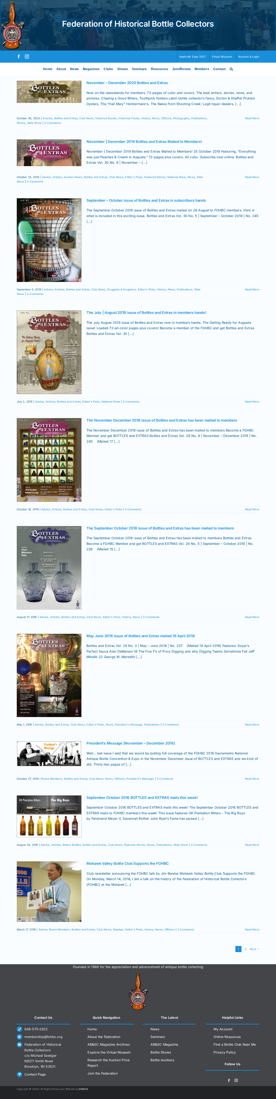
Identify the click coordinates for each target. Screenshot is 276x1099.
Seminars (158, 1037)
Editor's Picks (133, 177)
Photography (181, 118)
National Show (176, 177)
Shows (21, 122)
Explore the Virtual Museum (109, 1052)
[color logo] (138, 975)
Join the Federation (102, 1073)
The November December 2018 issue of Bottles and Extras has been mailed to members (161, 420)
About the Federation (103, 1037)
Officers (166, 118)
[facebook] (19, 57)
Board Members (51, 778)
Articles (47, 118)
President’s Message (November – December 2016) (130, 743)
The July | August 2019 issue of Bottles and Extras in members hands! (146, 312)
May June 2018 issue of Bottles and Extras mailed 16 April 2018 (140, 636)
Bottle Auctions (162, 1060)
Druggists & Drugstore (121, 289)
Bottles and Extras (66, 118)
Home (92, 1029)
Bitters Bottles (72, 844)
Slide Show (34, 122)
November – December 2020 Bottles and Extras (127, 83)
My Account (223, 1029)
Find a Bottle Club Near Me (235, 1044)
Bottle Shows (161, 1052)
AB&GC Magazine (164, 1044)
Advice (46, 177)
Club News (86, 118)
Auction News (73, 177)
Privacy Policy (225, 1052)
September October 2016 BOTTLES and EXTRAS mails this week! (142, 797)
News (155, 118)
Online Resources (227, 1037)
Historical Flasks (128, 118)
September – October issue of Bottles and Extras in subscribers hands (146, 200)
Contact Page (35, 1074)
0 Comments (52, 122)
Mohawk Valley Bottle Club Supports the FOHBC (127, 863)
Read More (252, 118)
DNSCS (83, 1089)
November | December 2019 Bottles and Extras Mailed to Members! (144, 141)
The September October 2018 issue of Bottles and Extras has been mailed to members (160, 528)
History (145, 118)
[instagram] (27, 57)
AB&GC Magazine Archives (108, 1044)
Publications (199, 118)
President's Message (128, 724)
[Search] (231, 69)
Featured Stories (106, 118)
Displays (118, 929)
